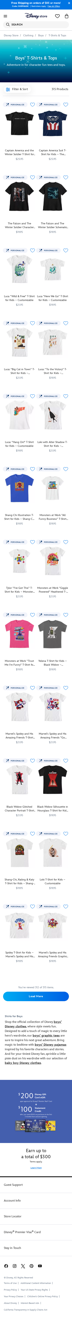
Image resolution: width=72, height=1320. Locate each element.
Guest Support (13, 1185)
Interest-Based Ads (30, 1303)
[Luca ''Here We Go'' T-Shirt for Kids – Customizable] (52, 269)
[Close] (68, 3)
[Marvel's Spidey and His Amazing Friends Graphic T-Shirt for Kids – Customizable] (52, 925)
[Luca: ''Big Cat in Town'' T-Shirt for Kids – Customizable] (19, 342)
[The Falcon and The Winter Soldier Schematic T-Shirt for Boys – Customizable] (52, 196)
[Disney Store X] (23, 1266)
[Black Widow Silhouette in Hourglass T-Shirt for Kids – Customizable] (52, 779)
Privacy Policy (10, 1289)
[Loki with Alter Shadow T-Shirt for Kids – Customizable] (52, 415)
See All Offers (54, 6)
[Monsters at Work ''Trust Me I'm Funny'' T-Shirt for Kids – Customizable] (19, 633)
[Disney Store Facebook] (5, 1266)
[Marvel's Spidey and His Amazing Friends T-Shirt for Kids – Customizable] (19, 706)
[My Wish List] (57, 16)
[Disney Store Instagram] (14, 1266)
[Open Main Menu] (5, 16)
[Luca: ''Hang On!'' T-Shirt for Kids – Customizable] (19, 415)
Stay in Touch (12, 1248)
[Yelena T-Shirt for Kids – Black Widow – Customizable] (52, 633)
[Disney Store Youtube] (40, 1266)
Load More (36, 996)
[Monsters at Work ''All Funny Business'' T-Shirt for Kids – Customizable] (52, 487)
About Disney (10, 1303)
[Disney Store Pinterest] (31, 1266)
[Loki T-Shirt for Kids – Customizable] (52, 852)
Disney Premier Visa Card (22, 1232)
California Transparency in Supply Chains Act (25, 1309)
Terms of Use (10, 1283)
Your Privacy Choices (13, 1296)
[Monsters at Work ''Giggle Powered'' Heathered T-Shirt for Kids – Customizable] (52, 560)
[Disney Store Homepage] (36, 16)
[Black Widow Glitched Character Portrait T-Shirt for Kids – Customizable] (19, 779)
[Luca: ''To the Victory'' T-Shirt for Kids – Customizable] (52, 342)
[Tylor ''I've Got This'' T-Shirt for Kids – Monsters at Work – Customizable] (19, 560)
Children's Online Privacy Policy (42, 1296)
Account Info (12, 1201)
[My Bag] (66, 16)
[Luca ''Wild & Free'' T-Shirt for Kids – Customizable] (19, 269)
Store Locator (13, 1216)
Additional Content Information (36, 1283)
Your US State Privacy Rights (34, 1289)
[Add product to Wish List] (32, 104)
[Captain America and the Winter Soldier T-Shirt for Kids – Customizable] (19, 123)
